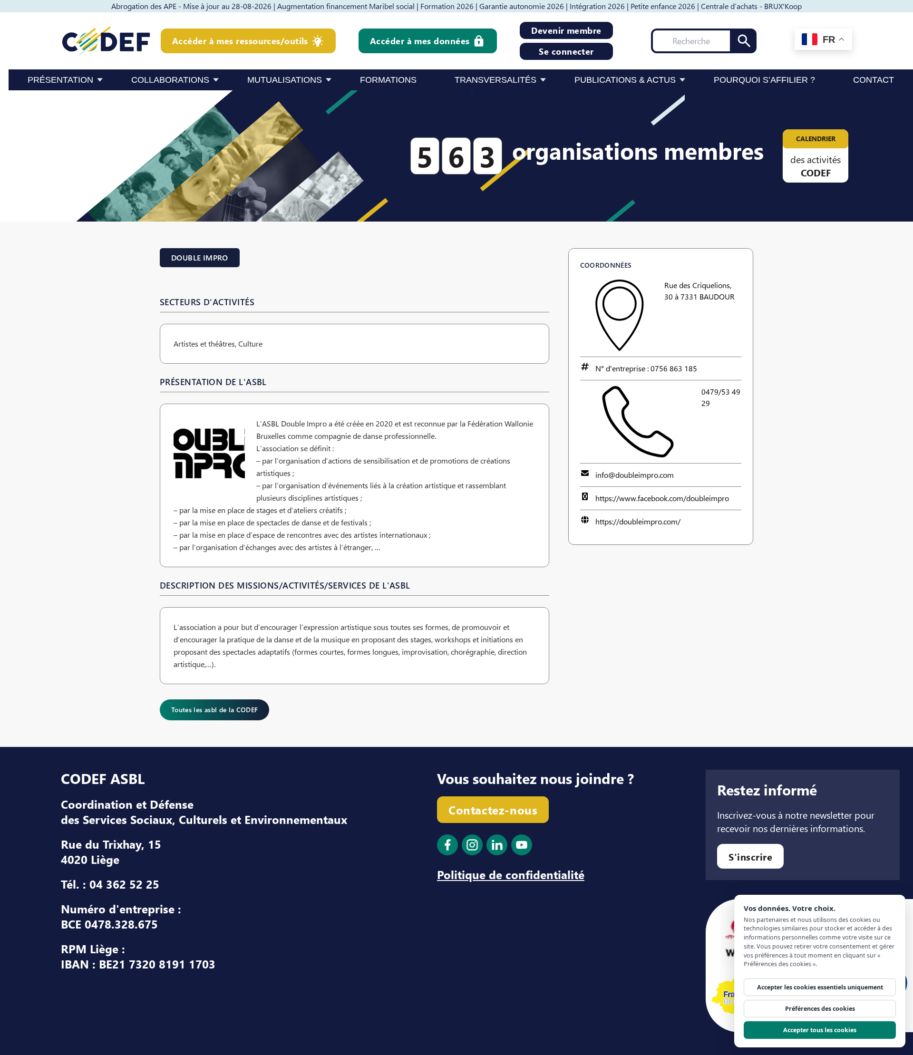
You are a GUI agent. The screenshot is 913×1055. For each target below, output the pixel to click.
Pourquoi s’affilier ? (764, 80)
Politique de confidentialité (510, 874)
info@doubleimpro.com (634, 475)
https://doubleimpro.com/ (637, 521)
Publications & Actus (625, 80)
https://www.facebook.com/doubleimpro (662, 498)
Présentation (60, 80)
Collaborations (170, 80)
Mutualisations (284, 80)
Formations (388, 80)
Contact (873, 80)
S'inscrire (750, 856)
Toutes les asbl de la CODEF (214, 709)
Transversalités (495, 80)
